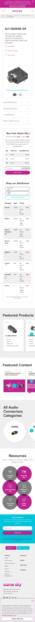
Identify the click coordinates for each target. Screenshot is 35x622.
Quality (22, 560)
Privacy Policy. (17, 298)
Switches (7, 571)
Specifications (10, 102)
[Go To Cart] (32, 10)
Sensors (7, 568)
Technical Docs (10, 109)
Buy (27, 207)
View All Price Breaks (17, 197)
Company (23, 570)
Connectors (17, 15)
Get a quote (9, 140)
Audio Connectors (26, 15)
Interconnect (9, 15)
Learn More (28, 539)
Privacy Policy (17, 540)
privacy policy (7, 539)
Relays (6, 566)
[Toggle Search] (4, 11)
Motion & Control (10, 563)
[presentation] (31, 334)
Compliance (9, 115)
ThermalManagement (8, 575)
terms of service (17, 539)
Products (7, 555)
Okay (32, 600)
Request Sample (13, 50)
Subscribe (17, 532)
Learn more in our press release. (17, 6)
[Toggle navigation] (2, 11)
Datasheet (11, 46)
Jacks (2, 16)
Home (2, 15)
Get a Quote (11, 55)
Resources (23, 555)
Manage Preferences (7, 615)
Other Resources (11, 121)
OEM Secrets (25, 296)
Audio (6, 558)
